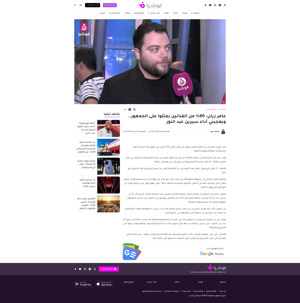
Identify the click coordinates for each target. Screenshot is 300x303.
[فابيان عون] (223, 131)
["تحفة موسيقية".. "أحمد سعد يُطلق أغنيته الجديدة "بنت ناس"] (108, 128)
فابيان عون (214, 132)
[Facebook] (220, 5)
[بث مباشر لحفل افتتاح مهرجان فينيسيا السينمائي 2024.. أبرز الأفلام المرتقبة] (108, 147)
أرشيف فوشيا (211, 109)
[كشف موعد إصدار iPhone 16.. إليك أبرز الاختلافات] (108, 166)
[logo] (150, 5)
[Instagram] (215, 5)
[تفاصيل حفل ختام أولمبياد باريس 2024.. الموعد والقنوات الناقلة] (108, 203)
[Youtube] (210, 5)
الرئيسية (223, 109)
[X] (225, 5)
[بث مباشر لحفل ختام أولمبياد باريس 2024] (108, 185)
